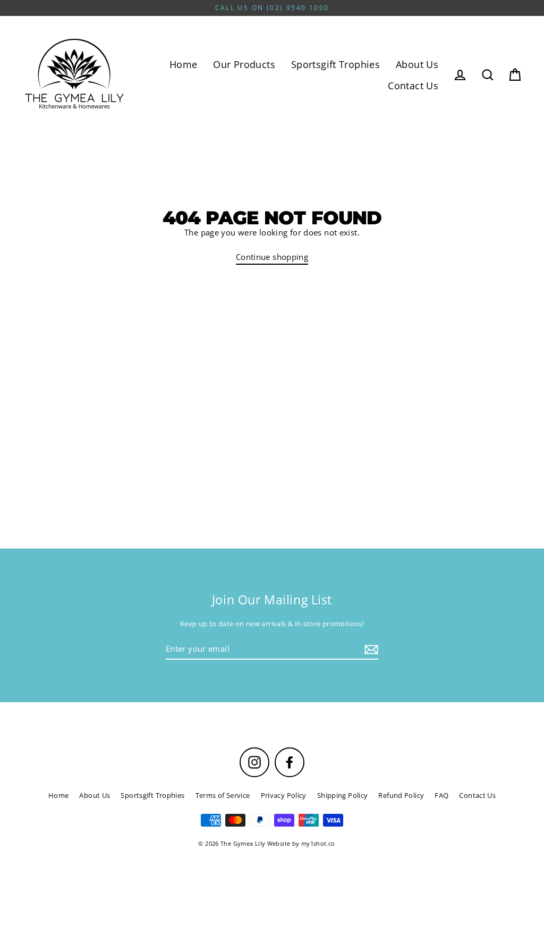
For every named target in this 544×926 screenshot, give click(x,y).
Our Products (244, 64)
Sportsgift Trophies (335, 64)
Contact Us (413, 85)
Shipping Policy (342, 795)
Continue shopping (272, 256)
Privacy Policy (284, 795)
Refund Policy (401, 795)
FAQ (441, 795)
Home (183, 64)
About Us (417, 64)
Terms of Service (223, 795)
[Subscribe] (369, 649)
